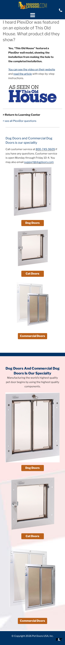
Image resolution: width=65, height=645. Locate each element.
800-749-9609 (45, 149)
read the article (22, 73)
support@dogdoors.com (39, 162)
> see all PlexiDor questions (19, 121)
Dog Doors (32, 222)
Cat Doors (32, 273)
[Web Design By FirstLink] (59, 640)
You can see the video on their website (31, 69)
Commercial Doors (32, 336)
